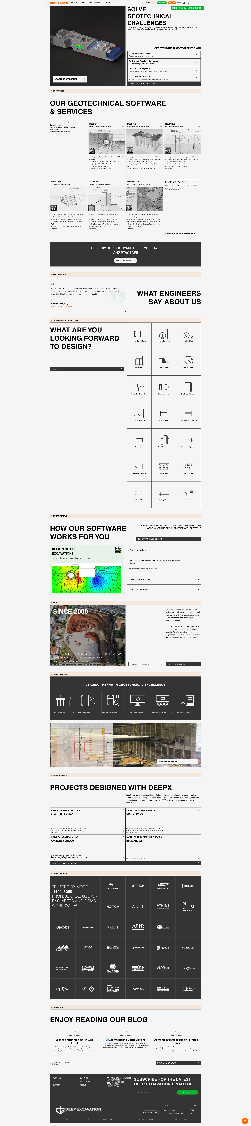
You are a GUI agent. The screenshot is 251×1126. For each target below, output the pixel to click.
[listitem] (164, 55)
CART (179, 3)
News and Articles (74, 1035)
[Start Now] (182, 208)
